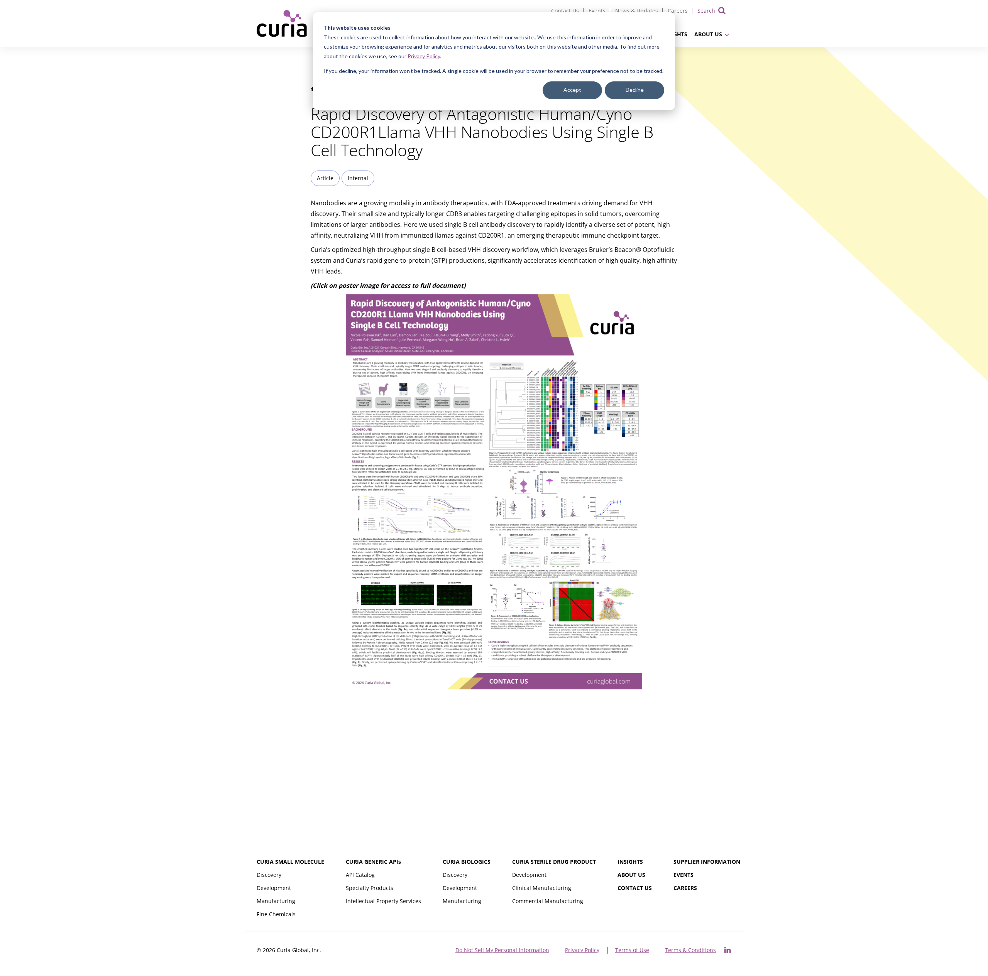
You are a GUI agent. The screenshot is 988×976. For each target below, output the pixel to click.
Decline (635, 89)
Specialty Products (369, 888)
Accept (572, 89)
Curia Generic (373, 861)
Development (274, 888)
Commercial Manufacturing (547, 901)
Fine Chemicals (276, 914)
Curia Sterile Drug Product (554, 861)
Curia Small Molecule (290, 861)
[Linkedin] (727, 950)
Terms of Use (632, 950)
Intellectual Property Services (383, 901)
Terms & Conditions (690, 950)
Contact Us (565, 10)
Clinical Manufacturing (541, 888)
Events (597, 10)
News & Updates (636, 10)
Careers (678, 10)
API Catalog (360, 874)
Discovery (269, 874)
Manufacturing (276, 901)
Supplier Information (706, 861)
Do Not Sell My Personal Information (502, 950)
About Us (708, 34)
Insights (630, 861)
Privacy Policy (424, 56)
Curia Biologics (467, 861)
